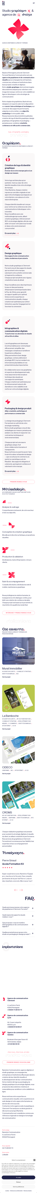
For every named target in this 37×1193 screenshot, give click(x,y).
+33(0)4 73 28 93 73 (14, 1005)
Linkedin (5, 1150)
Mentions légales (27, 1190)
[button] (34, 1160)
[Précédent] (16, 885)
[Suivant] (21, 885)
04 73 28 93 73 (7, 1143)
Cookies (7, 1190)
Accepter (18, 1177)
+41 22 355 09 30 (13, 1039)
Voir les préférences (18, 1186)
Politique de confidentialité (16, 1190)
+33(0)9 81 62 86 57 (14, 1022)
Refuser (18, 1182)
